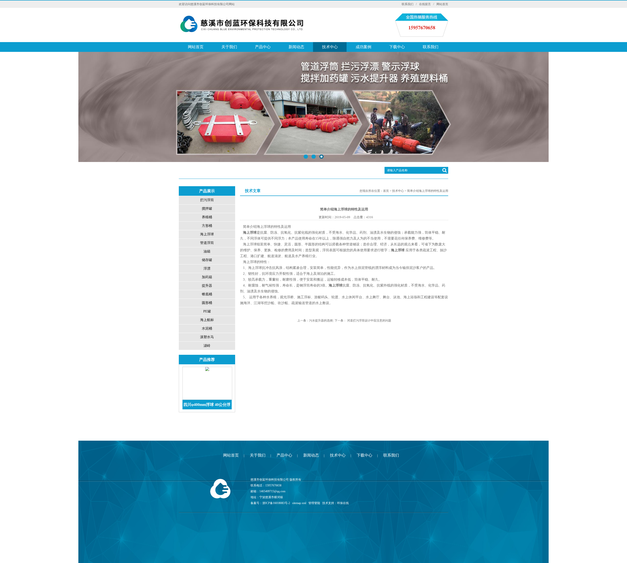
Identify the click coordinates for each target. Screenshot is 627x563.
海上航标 (207, 320)
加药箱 (207, 277)
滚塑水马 (207, 337)
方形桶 (207, 226)
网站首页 (442, 4)
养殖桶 (207, 217)
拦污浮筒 (207, 200)
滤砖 (207, 345)
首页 (386, 191)
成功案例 (363, 47)
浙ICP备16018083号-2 (276, 503)
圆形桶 (207, 303)
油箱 (207, 251)
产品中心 (263, 47)
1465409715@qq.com (272, 491)
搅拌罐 (207, 208)
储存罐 (207, 260)
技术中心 (330, 47)
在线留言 (425, 4)
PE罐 (207, 311)
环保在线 (343, 503)
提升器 (207, 285)
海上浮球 (207, 234)
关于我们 (229, 47)
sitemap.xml (299, 503)
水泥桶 (207, 328)
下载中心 (397, 47)
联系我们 (407, 4)
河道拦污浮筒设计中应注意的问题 (369, 320)
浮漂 (207, 268)
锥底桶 (207, 294)
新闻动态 (296, 47)
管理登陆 (314, 503)
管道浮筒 (207, 243)
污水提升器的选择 (321, 320)
